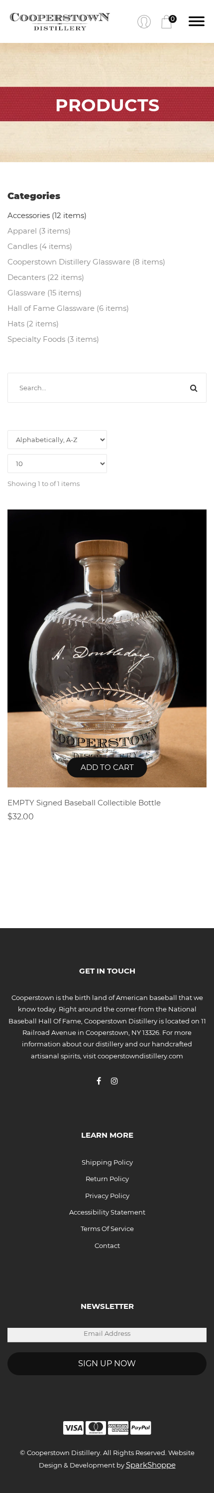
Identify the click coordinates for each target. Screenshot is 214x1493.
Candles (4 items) (39, 246)
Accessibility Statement (107, 1212)
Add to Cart (107, 767)
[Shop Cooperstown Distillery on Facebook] (104, 1081)
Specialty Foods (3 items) (53, 339)
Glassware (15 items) (44, 292)
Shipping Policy (107, 1162)
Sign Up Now (107, 1363)
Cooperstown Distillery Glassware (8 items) (86, 261)
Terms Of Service (107, 1229)
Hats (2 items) (33, 323)
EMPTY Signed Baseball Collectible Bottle (84, 802)
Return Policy (107, 1179)
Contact (107, 1245)
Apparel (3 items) (39, 231)
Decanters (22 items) (45, 277)
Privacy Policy (107, 1196)
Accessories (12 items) (47, 215)
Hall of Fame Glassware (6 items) (68, 308)
